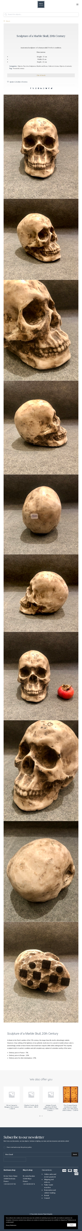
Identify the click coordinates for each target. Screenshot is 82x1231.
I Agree (71, 1225)
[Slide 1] (40, 1115)
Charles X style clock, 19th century (31, 1106)
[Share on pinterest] (38, 88)
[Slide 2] (42, 1115)
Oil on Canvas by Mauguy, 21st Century (11, 1107)
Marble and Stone (42, 66)
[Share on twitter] (33, 88)
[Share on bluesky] (46, 88)
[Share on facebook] (30, 88)
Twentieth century (18, 68)
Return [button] (8, 21)
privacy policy (27, 1147)
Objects (20, 66)
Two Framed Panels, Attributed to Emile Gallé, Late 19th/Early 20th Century (70, 1107)
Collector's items (53, 66)
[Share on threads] (36, 88)
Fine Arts (26, 66)
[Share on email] (51, 88)
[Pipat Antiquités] (41, 4)
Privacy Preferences (11, 1225)
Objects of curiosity (65, 66)
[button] (77, 4)
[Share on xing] (49, 88)
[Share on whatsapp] (43, 88)
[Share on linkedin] (41, 88)
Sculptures (32, 66)
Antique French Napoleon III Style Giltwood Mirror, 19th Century (50, 1107)
